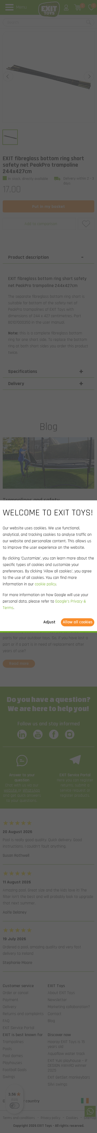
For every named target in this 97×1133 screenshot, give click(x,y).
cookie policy (45, 584)
